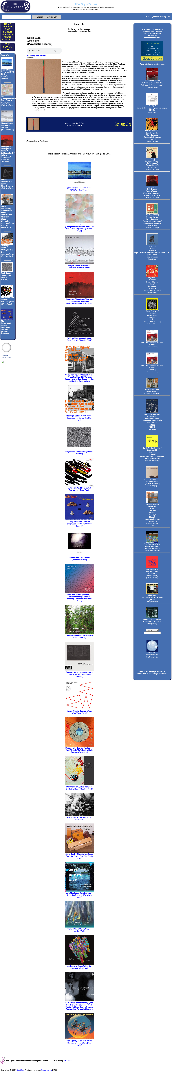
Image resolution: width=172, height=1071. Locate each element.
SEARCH (7, 32)
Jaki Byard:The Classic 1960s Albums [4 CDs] (152, 598)
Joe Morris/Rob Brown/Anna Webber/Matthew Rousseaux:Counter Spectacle (152, 192)
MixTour (6, 327)
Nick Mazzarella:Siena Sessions (152, 391)
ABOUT (7, 37)
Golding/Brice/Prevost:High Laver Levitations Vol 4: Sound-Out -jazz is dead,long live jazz (152, 252)
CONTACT (7, 39)
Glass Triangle (7, 184)
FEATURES (7, 34)
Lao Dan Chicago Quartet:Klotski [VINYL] (152, 368)
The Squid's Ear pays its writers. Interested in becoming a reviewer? (152, 673)
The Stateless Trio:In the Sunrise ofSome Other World (152, 547)
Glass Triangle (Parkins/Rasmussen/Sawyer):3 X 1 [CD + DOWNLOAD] (152, 317)
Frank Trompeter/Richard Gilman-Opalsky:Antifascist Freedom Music (152, 84)
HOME (7, 24)
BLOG (8, 29)
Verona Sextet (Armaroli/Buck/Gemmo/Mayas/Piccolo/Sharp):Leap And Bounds (152, 514)
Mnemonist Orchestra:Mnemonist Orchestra (152, 621)
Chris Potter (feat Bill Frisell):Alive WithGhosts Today (152, 573)
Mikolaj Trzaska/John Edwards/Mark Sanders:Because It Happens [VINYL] (152, 136)
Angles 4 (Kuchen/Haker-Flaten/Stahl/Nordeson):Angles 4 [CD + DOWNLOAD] (152, 285)
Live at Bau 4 (7, 216)
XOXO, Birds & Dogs (7, 251)
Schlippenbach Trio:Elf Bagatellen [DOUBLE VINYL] (152, 482)
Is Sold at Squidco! (74, 124)
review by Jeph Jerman (36, 55)
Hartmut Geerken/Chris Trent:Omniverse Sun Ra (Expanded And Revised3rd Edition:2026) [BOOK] (152, 421)
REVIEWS (7, 26)
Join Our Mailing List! (161, 17)
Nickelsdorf (8, 154)
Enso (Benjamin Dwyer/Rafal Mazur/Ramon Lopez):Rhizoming (152, 164)
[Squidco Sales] (3, 362)
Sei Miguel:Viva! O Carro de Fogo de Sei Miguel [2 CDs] (152, 109)
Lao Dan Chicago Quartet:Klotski (152, 345)
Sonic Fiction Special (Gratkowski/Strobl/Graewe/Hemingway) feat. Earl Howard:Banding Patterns (152, 454)
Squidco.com (155, 33)
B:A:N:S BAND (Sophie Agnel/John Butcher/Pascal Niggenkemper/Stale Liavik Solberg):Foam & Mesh (152, 221)
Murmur (7, 126)
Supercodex (6, 276)
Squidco (160, 64)
